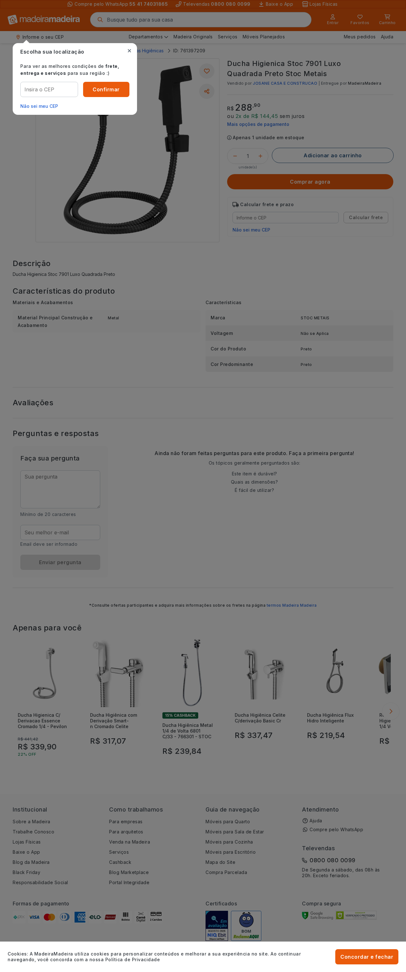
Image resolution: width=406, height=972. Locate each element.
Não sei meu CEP (39, 106)
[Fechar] (129, 51)
